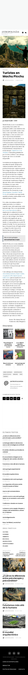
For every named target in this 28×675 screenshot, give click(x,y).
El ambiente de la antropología (12, 479)
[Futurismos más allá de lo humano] (14, 594)
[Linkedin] (11, 398)
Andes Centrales (7, 372)
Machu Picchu (7, 374)
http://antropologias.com (15, 384)
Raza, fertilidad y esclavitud (11, 522)
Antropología (18, 372)
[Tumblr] (18, 398)
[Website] (18, 653)
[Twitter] (7, 398)
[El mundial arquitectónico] (14, 621)
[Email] (14, 398)
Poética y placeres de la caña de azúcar (20, 554)
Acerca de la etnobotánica (11, 491)
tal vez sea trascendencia (10, 210)
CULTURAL (5, 69)
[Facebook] (4, 398)
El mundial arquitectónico (11, 474)
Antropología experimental (11, 469)
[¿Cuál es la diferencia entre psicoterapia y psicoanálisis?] (14, 565)
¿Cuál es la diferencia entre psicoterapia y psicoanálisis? (14, 578)
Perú (21, 374)
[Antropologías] (4, 80)
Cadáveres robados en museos (13, 503)
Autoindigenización (9, 517)
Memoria (15, 374)
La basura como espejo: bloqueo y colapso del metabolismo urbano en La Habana (14, 510)
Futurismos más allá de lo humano (14, 464)
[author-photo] (4, 584)
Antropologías (9, 80)
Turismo (5, 376)
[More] (22, 398)
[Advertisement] (14, 15)
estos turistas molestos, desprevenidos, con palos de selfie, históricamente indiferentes (13, 275)
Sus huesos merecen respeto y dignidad (8, 554)
